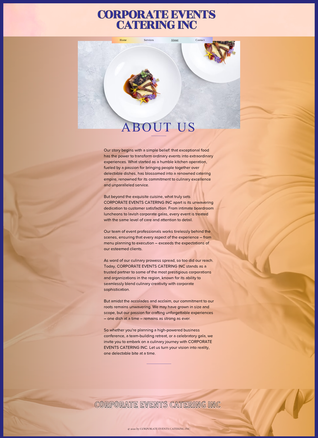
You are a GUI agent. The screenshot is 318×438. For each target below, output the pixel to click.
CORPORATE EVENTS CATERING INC (156, 19)
